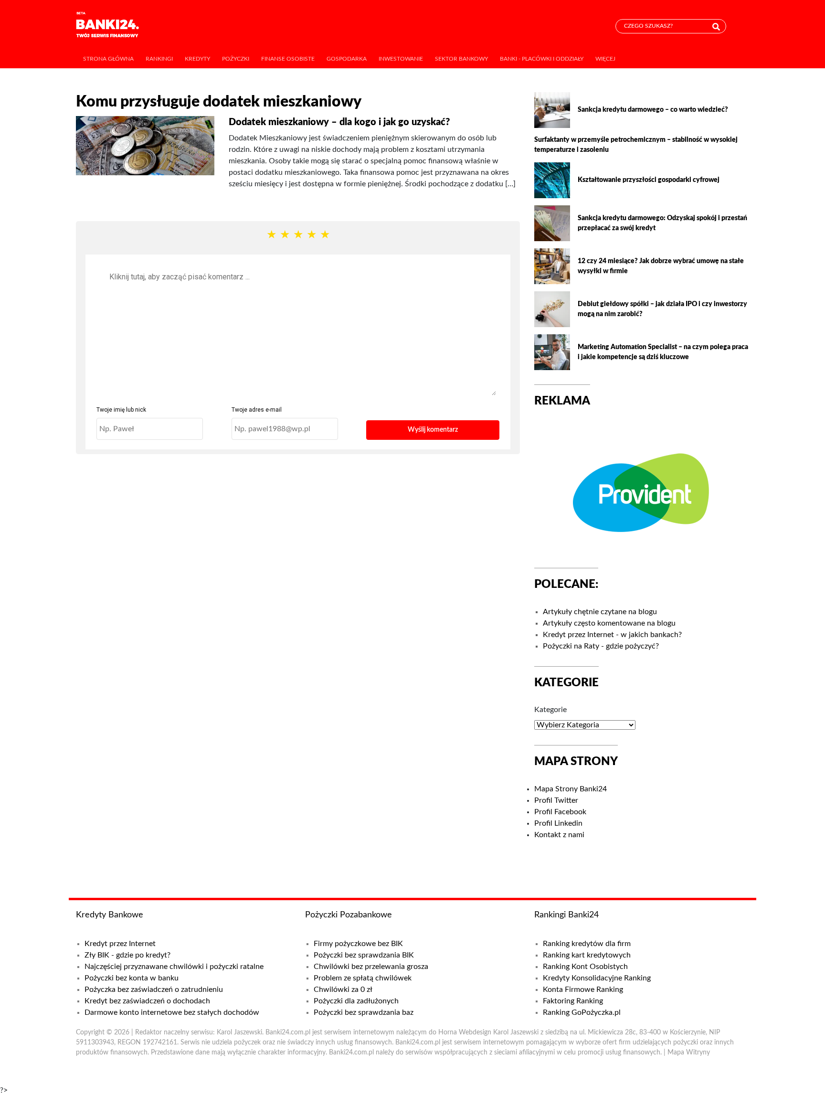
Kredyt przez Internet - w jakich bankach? (612, 634)
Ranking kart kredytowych (587, 955)
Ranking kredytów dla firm (587, 943)
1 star (271, 235)
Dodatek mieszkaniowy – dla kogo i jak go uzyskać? (339, 122)
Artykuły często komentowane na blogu (609, 623)
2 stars (284, 235)
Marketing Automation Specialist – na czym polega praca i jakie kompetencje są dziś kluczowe (663, 352)
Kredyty (197, 59)
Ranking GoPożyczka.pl (582, 1012)
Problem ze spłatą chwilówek (363, 978)
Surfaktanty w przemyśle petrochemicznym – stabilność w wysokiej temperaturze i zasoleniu (636, 145)
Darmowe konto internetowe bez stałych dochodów (172, 1012)
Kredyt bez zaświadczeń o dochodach (147, 1001)
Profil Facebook (560, 812)
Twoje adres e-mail (257, 409)
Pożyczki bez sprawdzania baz (363, 1012)
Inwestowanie (401, 59)
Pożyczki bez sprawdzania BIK (364, 955)
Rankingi (159, 59)
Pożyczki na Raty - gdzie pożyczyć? (601, 646)
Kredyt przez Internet (120, 943)
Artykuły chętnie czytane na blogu (600, 612)
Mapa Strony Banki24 (570, 789)
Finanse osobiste (288, 59)
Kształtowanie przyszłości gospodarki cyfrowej (648, 180)
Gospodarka (347, 59)
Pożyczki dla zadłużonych (356, 1001)
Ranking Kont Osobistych (585, 966)
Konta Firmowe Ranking (583, 989)
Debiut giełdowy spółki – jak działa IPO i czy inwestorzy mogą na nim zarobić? (662, 309)
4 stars (311, 235)
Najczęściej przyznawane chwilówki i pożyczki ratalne (174, 966)
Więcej (605, 59)
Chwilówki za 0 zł (343, 989)
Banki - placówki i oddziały (541, 59)
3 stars (298, 235)
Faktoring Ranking (573, 1001)
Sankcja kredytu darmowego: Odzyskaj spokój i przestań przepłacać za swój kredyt (662, 223)
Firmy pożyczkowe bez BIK (358, 943)
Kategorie (550, 709)
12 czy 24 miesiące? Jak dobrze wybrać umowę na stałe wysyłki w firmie (661, 266)
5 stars (324, 235)
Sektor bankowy (461, 59)
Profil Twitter (556, 800)
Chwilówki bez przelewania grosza (371, 966)
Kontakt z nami (559, 835)
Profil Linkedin (558, 823)
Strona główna (108, 59)
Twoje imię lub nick (121, 409)
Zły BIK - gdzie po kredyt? (127, 955)
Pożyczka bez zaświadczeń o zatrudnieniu (154, 989)
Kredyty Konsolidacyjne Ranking (597, 978)
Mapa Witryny (688, 1052)
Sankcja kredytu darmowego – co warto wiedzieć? (653, 109)
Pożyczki (235, 59)
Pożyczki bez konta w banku (132, 978)
